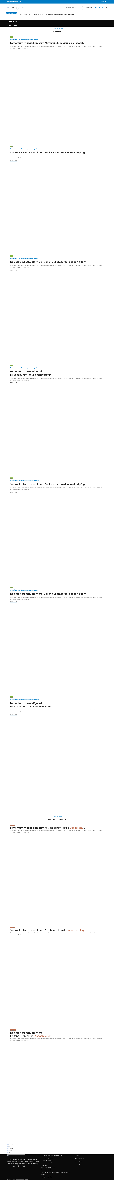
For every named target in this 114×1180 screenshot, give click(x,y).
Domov (9, 25)
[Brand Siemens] (10, 1146)
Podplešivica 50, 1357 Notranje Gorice (53, 1155)
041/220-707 (49, 1158)
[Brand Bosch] (9, 1150)
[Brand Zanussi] (10, 1144)
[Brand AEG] (9, 1152)
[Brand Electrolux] (10, 1148)
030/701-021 (50, 1160)
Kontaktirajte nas (79, 1158)
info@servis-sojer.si (51, 1163)
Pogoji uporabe (79, 1161)
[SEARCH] (81, 8)
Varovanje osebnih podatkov (82, 1164)
